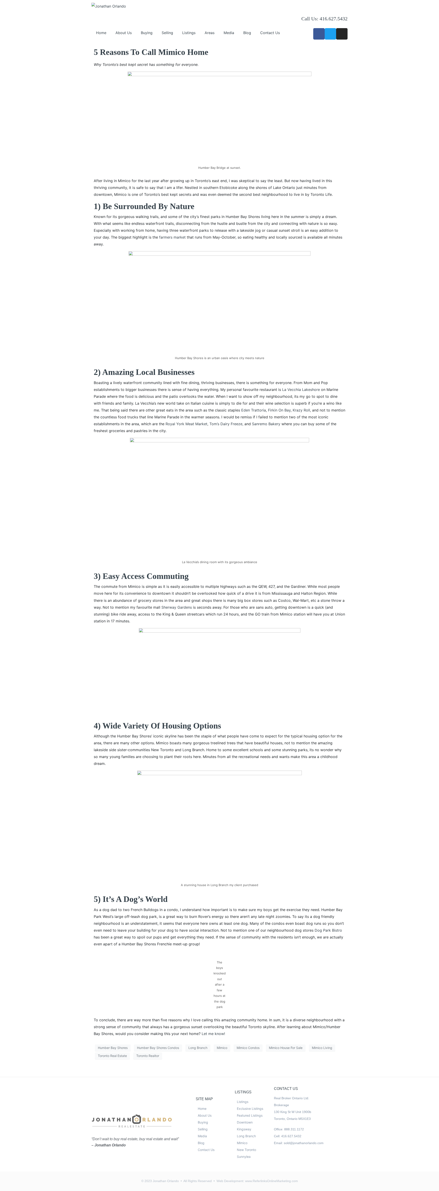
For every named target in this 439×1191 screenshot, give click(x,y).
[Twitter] (330, 34)
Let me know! (213, 1033)
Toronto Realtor (147, 1056)
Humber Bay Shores (113, 1048)
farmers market (173, 237)
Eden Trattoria (253, 410)
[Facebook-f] (319, 34)
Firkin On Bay (279, 410)
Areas (209, 32)
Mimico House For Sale (285, 1048)
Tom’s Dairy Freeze (225, 424)
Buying (147, 32)
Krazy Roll (301, 410)
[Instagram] (342, 34)
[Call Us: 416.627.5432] (307, 8)
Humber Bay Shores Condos (158, 1048)
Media (229, 32)
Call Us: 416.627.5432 (324, 19)
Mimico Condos (248, 1048)
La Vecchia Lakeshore (301, 389)
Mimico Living (322, 1048)
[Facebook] (278, 1160)
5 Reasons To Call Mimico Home (151, 52)
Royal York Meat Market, (187, 424)
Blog (247, 32)
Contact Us (270, 32)
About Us (123, 32)
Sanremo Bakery (266, 424)
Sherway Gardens (176, 607)
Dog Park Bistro (328, 930)
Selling (167, 32)
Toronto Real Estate (112, 1056)
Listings (188, 32)
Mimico (222, 1048)
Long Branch (197, 1048)
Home (101, 32)
